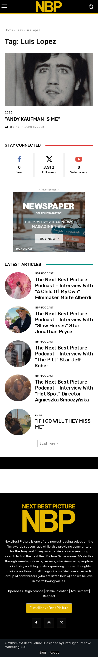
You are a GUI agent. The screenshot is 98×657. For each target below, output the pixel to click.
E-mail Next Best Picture (49, 608)
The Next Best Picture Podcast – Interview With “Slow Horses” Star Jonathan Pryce (64, 322)
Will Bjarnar (13, 126)
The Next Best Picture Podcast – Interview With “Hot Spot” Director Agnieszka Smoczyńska (64, 391)
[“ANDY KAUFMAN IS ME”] (49, 79)
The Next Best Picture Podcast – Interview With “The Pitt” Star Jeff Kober (64, 357)
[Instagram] (49, 623)
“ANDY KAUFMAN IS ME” (32, 119)
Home (9, 30)
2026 (38, 415)
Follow (49, 157)
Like (19, 157)
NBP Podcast (44, 273)
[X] (61, 623)
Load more (47, 443)
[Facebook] (36, 623)
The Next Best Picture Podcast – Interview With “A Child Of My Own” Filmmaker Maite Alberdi (64, 288)
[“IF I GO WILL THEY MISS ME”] (18, 422)
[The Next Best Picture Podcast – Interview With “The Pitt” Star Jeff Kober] (18, 353)
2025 (8, 112)
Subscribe (79, 157)
